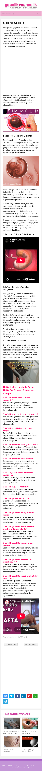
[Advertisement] (21, 71)
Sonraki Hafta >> (31, 644)
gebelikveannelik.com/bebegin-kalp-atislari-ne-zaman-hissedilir (18, 591)
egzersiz (6, 466)
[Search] (38, 13)
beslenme (25, 331)
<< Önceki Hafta (10, 644)
